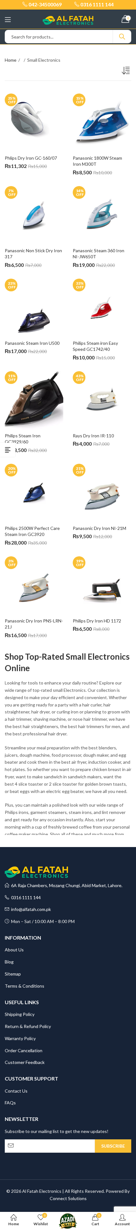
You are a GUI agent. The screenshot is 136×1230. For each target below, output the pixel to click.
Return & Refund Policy (28, 1026)
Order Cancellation (23, 1050)
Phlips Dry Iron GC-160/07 (31, 158)
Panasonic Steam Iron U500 (32, 343)
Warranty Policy (20, 1038)
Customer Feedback (25, 1062)
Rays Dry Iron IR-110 (93, 435)
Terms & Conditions (24, 986)
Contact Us (16, 1091)
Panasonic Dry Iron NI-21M (99, 528)
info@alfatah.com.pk (30, 909)
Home (10, 60)
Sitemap (13, 973)
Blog (9, 961)
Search (122, 36)
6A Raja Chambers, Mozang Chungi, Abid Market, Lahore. (65, 885)
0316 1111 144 (25, 897)
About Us (14, 949)
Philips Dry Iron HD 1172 (97, 620)
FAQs (10, 1102)
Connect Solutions (68, 1198)
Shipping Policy (19, 1014)
